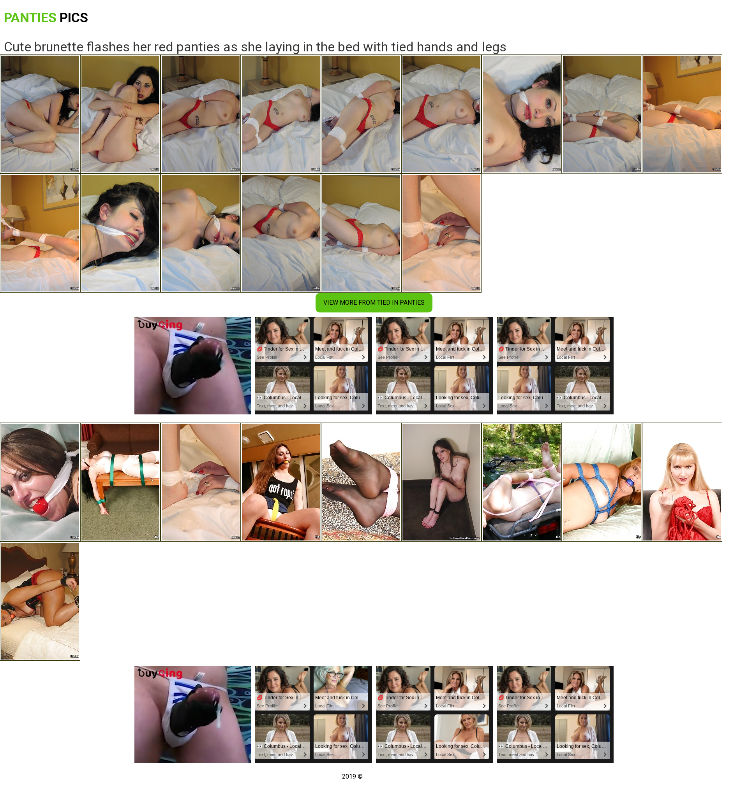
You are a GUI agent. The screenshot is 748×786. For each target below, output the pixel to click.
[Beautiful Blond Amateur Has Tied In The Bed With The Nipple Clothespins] (40, 601)
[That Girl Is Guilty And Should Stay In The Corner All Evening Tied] (441, 482)
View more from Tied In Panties (374, 302)
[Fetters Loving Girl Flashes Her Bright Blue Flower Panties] (602, 482)
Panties (46, 17)
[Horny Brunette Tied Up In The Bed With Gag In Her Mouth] (40, 482)
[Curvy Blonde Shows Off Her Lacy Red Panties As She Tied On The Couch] (682, 482)
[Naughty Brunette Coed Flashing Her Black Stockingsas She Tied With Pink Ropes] (361, 482)
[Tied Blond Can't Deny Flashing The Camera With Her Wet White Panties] (281, 482)
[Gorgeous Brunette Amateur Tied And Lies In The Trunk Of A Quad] (522, 482)
